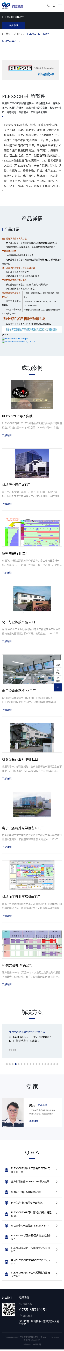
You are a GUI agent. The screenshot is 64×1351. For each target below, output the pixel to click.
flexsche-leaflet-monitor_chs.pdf (20, 341)
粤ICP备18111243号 (32, 1340)
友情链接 (27, 1345)
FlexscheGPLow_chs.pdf (16, 338)
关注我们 (7, 1297)
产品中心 (19, 33)
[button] (7, 1064)
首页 (8, 33)
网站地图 (37, 1345)
